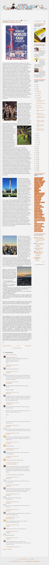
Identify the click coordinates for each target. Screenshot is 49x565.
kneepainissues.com (37, 561)
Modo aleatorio (41, 182)
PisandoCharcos (37, 203)
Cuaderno (36, 214)
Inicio (18, 345)
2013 (36, 161)
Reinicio (36, 259)
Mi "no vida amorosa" (38, 199)
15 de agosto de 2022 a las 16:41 (12, 509)
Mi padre (36, 194)
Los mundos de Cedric (38, 197)
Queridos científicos (37, 200)
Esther (7, 539)
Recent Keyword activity (38, 205)
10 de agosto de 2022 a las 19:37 (12, 442)
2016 (36, 156)
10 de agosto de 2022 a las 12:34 (12, 425)
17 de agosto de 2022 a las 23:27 (12, 531)
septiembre (38, 97)
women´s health (40, 231)
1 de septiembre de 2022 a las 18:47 (13, 546)
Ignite (41, 225)
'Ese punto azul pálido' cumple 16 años (39, 254)
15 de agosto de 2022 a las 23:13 (12, 524)
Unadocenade (36, 188)
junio (37, 135)
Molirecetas (36, 217)
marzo (37, 140)
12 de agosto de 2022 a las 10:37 (12, 494)
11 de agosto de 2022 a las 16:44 (12, 462)
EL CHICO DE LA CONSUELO (38, 258)
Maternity (40, 181)
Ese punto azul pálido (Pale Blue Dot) (39, 252)
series (41, 229)
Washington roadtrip (16, 20)
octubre (37, 95)
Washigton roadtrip (41, 226)
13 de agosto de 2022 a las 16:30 (12, 501)
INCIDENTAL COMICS (39, 248)
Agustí (7, 434)
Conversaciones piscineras (38, 211)
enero (37, 144)
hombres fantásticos (41, 194)
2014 (36, 159)
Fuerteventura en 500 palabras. (39, 223)
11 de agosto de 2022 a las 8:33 (12, 456)
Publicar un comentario (7, 549)
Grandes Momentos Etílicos (38, 196)
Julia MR (7, 457)
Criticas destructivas (37, 187)
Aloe (7, 526)
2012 (36, 163)
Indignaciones (37, 182)
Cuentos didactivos (41, 214)
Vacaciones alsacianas (41, 219)
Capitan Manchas (9, 518)
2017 (36, 154)
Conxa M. (7, 443)
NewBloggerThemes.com (30, 561)
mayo (37, 137)
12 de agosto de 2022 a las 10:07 (12, 484)
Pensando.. (36, 179)
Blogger (43, 264)
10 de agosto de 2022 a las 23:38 (12, 448)
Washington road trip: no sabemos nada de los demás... (40, 121)
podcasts (41, 184)
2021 (36, 146)
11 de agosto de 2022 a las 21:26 (12, 477)
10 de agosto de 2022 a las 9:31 (12, 381)
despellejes (42, 193)
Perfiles (44, 181)
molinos (7, 366)
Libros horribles (37, 216)
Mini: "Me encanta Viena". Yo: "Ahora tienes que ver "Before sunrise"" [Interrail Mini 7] (40, 239)
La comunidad (37, 191)
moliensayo (36, 206)
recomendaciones (37, 184)
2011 (36, 165)
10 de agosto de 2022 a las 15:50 (12, 433)
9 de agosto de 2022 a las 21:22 (12, 371)
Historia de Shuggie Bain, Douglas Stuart (39, 245)
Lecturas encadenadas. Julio (40, 103)
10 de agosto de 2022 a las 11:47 (12, 392)
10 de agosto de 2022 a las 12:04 (12, 402)
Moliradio (36, 219)
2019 (36, 150)
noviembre (38, 93)
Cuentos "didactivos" (38, 190)
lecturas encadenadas (38, 220)
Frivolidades (36, 181)
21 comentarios (24, 20)
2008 (36, 170)
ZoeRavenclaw (8, 449)
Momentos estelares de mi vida (39, 178)
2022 (36, 90)
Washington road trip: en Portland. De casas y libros (40, 126)
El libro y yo (40, 179)
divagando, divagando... (39, 237)
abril (37, 139)
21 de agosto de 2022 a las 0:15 (12, 537)
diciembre (38, 91)
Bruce (41, 185)
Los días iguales (41, 206)
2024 (36, 86)
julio (37, 133)
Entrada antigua (28, 345)
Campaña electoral (37, 202)
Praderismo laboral (37, 208)
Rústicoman (36, 213)
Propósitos (40, 213)
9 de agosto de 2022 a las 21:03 (12, 365)
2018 (36, 152)
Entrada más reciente (7, 345)
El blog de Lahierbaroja (39, 243)
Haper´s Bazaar (37, 225)
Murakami (36, 226)
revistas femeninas (37, 229)
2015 (36, 157)
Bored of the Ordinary (38, 249)
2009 (36, 168)
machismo (43, 220)
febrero (37, 142)
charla (35, 228)
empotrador (39, 228)
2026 (36, 84)
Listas (41, 216)
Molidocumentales (37, 185)
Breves (35, 222)
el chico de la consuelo (10, 354)
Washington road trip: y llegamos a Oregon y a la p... (40, 130)
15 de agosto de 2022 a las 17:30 (12, 517)
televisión (36, 231)
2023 (36, 88)
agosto (37, 98)
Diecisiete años (38, 105)
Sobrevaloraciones (41, 217)
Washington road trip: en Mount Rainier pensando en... (40, 117)
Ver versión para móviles (17, 348)
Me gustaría (42, 202)
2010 (36, 167)
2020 (36, 148)
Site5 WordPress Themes (16, 561)
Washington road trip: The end (12, 22)
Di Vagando (8, 383)
